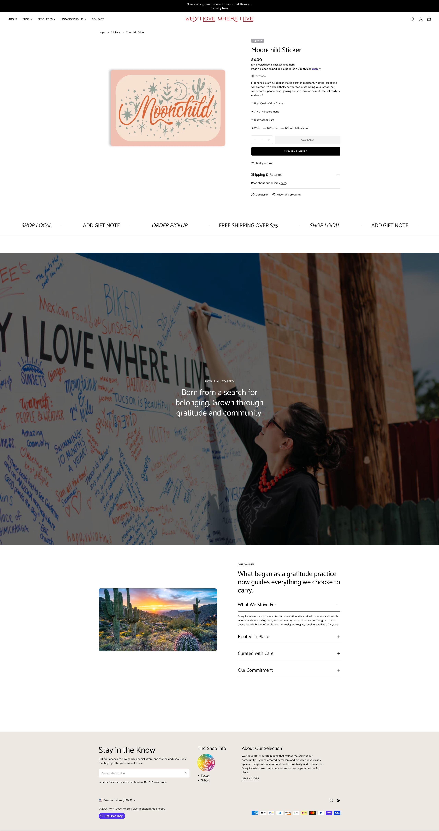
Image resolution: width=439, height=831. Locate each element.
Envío (254, 64)
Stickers (115, 32)
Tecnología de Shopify (152, 808)
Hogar (102, 32)
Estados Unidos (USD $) (117, 800)
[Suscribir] (185, 773)
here (283, 183)
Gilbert (205, 780)
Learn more (250, 778)
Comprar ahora (296, 151)
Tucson (205, 775)
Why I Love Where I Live (123, 808)
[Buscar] (412, 19)
